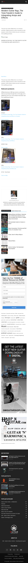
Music (4, 326)
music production (13, 328)
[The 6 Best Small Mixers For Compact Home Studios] (4, 487)
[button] (26, 2)
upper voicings (12, 337)
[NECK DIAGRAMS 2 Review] (4, 480)
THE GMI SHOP (17, 554)
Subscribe (14, 307)
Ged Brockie (14, 198)
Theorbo (2, 337)
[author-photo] (14, 196)
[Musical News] (4, 244)
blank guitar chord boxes (10, 313)
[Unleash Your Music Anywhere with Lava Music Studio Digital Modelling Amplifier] (4, 464)
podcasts (9, 333)
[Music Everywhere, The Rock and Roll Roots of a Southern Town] (4, 231)
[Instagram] (10, 550)
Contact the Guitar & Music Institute (11, 556)
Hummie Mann (14, 319)
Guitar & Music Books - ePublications (7, 8)
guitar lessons (22, 317)
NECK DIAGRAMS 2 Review (14, 479)
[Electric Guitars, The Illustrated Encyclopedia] (4, 250)
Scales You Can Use (19, 333)
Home (2, 6)
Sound (7, 335)
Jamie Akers (4, 322)
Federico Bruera (22, 315)
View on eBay (4, 147)
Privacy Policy (5, 298)
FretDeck (2, 317)
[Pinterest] (12, 24)
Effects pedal (16, 315)
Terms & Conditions (8, 558)
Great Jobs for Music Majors (15, 234)
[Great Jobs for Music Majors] (4, 237)
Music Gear (16, 326)
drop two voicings (10, 315)
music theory (19, 328)
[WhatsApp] (15, 24)
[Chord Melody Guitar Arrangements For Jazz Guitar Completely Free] (4, 493)
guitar (17, 317)
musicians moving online (5, 328)
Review (14, 333)
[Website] (17, 550)
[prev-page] (2, 253)
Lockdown (24, 324)
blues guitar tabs (20, 313)
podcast (4, 333)
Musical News (11, 240)
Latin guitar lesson (18, 324)
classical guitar (4, 315)
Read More (3, 76)
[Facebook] (6, 24)
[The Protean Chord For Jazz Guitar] (4, 470)
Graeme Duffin (13, 317)
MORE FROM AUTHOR (16, 210)
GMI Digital (7, 317)
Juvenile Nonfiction (11, 324)
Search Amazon (5, 119)
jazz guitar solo (3, 324)
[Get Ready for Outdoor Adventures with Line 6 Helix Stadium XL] (4, 458)
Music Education (10, 326)
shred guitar (3, 335)
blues (16, 313)
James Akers (20, 319)
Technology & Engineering (19, 335)
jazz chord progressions (12, 322)
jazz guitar (22, 322)
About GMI (21, 556)
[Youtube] (21, 550)
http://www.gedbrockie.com (14, 200)
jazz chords (18, 322)
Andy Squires (3, 313)
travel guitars (7, 337)
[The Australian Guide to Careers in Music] (4, 225)
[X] (9, 24)
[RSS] (14, 550)
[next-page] (4, 253)
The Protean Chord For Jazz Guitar (16, 468)
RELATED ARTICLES (6, 210)
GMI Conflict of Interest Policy (18, 558)
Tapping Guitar (11, 335)
